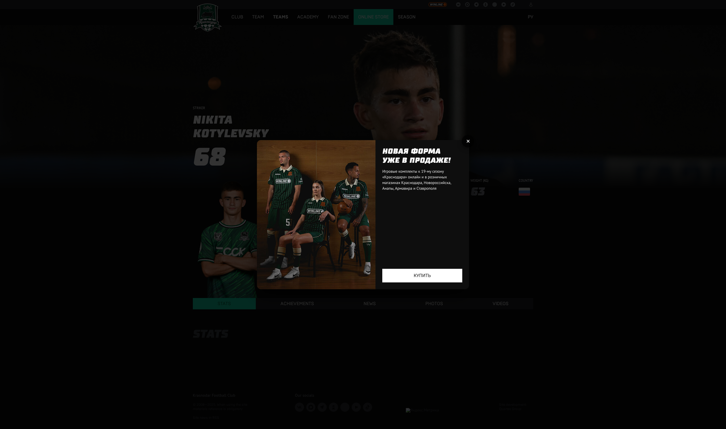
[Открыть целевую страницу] (363, 214)
